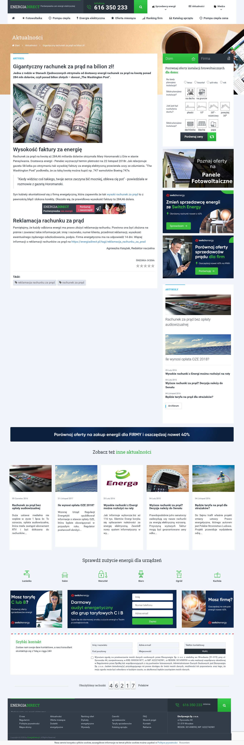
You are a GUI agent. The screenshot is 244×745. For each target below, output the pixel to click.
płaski (190, 112)
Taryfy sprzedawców (122, 723)
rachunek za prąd (73, 282)
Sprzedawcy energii (165, 6)
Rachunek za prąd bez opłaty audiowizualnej (26, 506)
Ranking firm (154, 18)
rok (224, 82)
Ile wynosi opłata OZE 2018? (76, 505)
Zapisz (152, 621)
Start (17, 45)
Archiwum (173, 405)
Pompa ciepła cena (215, 18)
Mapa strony (25, 727)
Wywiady (85, 727)
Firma (205, 58)
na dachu (190, 98)
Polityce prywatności (168, 742)
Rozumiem (184, 742)
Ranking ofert (87, 716)
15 (201, 112)
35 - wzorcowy (213, 114)
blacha (201, 129)
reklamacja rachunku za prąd (36, 282)
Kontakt (147, 723)
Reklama (147, 727)
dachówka (190, 129)
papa (213, 129)
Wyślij (205, 651)
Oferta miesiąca (125, 18)
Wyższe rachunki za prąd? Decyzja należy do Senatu (166, 506)
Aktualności (198, 6)
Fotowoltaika (34, 18)
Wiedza (221, 6)
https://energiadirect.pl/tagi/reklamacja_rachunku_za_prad (108, 241)
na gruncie (201, 98)
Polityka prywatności (29, 723)
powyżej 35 (225, 114)
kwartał (201, 82)
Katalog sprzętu (183, 18)
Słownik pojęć (149, 720)
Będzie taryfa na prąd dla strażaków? (211, 506)
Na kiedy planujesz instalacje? (171, 82)
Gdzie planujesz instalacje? (173, 93)
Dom (169, 58)
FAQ (145, 716)
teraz (189, 82)
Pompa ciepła (61, 18)
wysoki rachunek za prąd (122, 194)
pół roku (214, 82)
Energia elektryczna (92, 18)
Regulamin (24, 720)
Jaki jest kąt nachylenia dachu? (172, 109)
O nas (22, 716)
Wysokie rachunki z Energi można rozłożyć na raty (121, 506)
